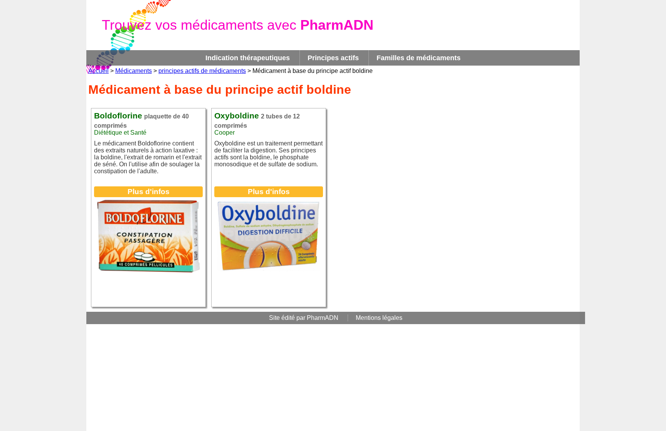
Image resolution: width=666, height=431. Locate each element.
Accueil (98, 71)
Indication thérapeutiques (247, 58)
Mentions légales (379, 317)
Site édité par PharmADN (303, 317)
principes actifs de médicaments (202, 71)
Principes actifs (333, 58)
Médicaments (133, 71)
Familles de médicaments (419, 58)
